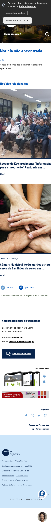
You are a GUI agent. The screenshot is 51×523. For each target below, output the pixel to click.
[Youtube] (39, 415)
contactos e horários (21, 354)
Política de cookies (27, 6)
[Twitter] (32, 415)
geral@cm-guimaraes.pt (21, 341)
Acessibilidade (8, 476)
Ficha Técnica (21, 461)
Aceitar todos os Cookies (17, 20)
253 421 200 (17, 337)
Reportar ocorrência (40, 429)
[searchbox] (25, 34)
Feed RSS (28, 466)
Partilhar (29, 287)
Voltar (10, 287)
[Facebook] (26, 415)
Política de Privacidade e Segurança (17, 485)
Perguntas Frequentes (39, 425)
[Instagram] (45, 415)
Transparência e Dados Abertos (15, 480)
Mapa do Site (7, 461)
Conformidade (22, 476)
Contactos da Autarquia (12, 466)
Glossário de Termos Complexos (15, 471)
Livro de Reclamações (11, 452)
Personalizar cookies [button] (15, 13)
